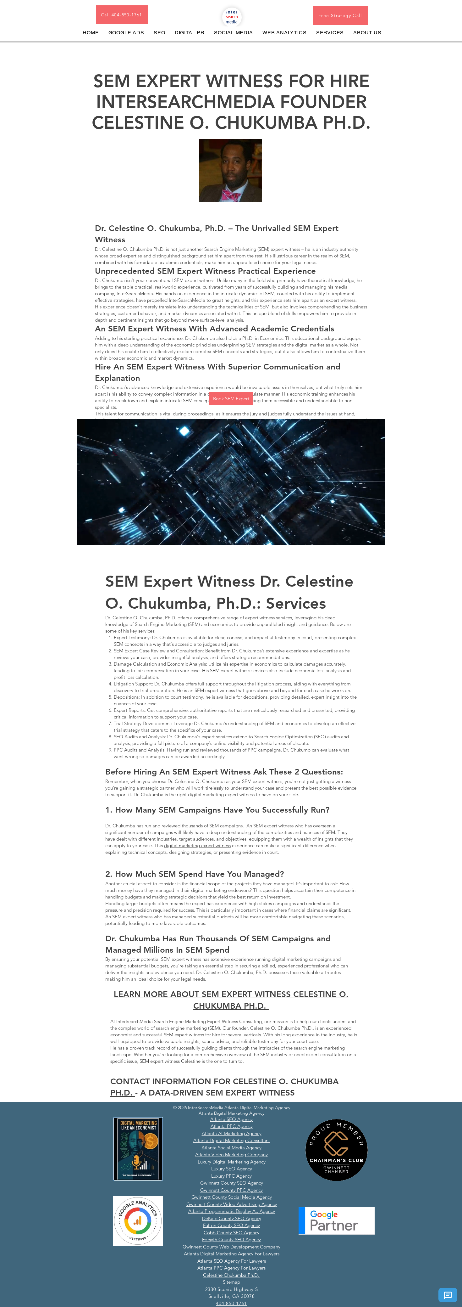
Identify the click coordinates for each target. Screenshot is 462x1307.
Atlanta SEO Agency (231, 1119)
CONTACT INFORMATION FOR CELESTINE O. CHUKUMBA (224, 1081)
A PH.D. (252, 1006)
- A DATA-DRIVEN (170, 1093)
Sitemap (231, 1282)
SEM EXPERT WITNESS (250, 1093)
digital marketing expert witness (197, 845)
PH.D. (122, 1093)
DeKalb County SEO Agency (231, 1218)
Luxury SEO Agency (231, 1169)
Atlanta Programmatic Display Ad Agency (231, 1211)
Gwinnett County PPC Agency (231, 1190)
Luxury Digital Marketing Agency (232, 1162)
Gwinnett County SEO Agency (231, 1183)
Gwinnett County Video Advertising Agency (231, 1204)
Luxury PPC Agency (231, 1176)
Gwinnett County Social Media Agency (231, 1197)
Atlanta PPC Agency (232, 1126)
